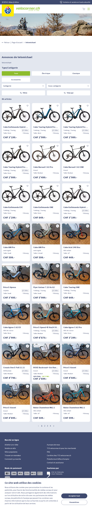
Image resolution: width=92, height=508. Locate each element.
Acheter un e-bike (11, 445)
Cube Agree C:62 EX (12, 327)
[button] (54, 426)
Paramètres (74, 502)
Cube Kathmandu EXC (13, 207)
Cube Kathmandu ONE (43, 207)
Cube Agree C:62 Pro (72, 327)
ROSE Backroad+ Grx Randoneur (46, 367)
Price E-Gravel (69, 367)
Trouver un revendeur (13, 455)
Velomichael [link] (30, 42)
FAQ (48, 452)
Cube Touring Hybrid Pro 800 (46, 127)
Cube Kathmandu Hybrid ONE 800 (16, 127)
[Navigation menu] (88, 9)
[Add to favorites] (27, 105)
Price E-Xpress (9, 287)
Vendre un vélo (10, 448)
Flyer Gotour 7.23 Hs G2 (44, 287)
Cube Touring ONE (71, 287)
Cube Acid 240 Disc (71, 247)
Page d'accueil (17, 42)
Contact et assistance (55, 462)
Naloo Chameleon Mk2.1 (44, 407)
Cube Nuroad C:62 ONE (73, 167)
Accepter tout (74, 496)
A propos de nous (53, 445)
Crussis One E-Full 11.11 (14, 367)
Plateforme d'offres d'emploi (58, 459)
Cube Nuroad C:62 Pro (43, 167)
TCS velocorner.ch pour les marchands (61, 448)
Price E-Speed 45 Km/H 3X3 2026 (46, 327)
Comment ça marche (13, 459)
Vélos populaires (11, 452)
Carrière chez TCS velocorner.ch (59, 455)
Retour (7, 42)
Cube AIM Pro (9, 247)
